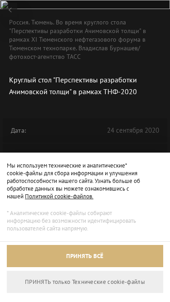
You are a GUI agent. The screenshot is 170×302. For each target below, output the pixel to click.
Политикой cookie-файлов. (59, 196)
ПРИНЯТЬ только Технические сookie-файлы (85, 282)
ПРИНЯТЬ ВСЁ (84, 256)
